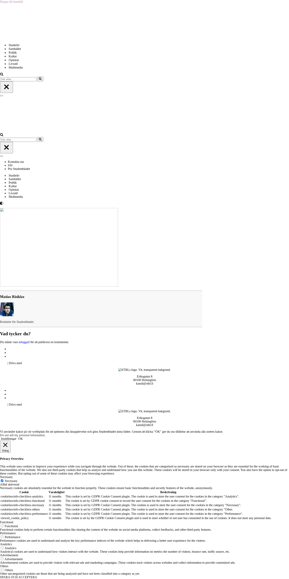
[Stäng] (6, 87)
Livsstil (13, 63)
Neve (3, 363)
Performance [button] (8, 533)
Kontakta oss (16, 161)
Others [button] (4, 566)
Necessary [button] (6, 477)
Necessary (11, 481)
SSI (10, 165)
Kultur (13, 56)
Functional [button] (6, 522)
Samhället (15, 48)
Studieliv (14, 45)
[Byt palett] (35, 203)
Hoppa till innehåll (11, 1)
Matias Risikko (12, 297)
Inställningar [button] (8, 438)
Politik (13, 52)
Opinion (14, 60)
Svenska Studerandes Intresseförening (32, 352)
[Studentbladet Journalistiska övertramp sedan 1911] (19, 38)
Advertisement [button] (9, 555)
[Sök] (1, 74)
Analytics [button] (6, 544)
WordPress (29, 363)
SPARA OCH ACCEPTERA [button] (18, 577)
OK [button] (20, 438)
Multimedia (16, 67)
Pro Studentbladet (19, 168)
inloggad (24, 342)
